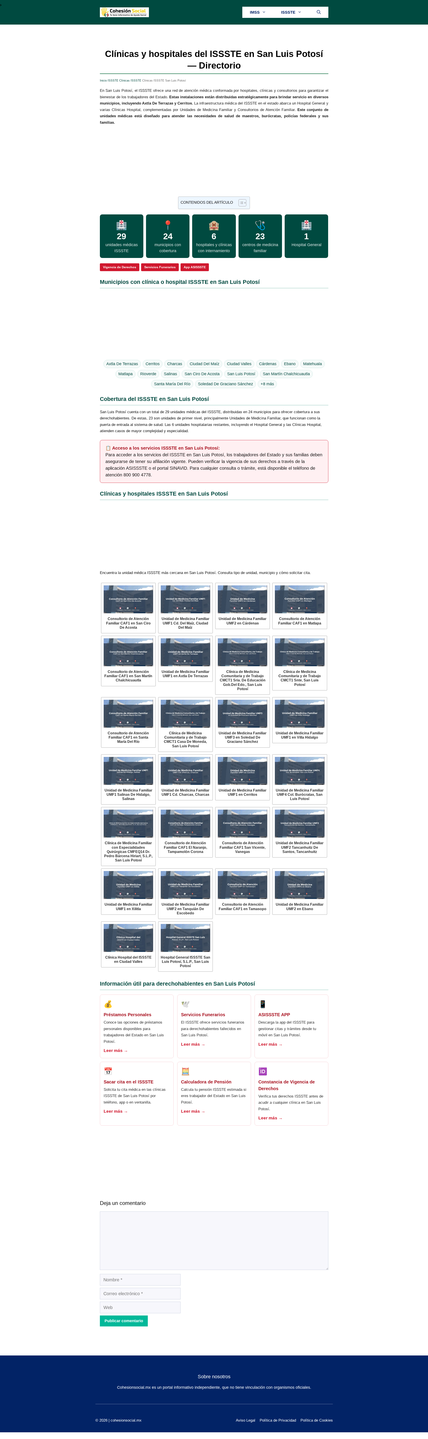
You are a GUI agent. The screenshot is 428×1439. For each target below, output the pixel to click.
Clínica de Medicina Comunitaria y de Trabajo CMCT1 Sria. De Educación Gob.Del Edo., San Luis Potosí (242, 680)
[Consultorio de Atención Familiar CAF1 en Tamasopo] (242, 885)
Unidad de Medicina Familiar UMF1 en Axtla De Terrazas (185, 674)
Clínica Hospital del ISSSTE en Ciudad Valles (128, 959)
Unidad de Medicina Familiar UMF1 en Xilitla (128, 907)
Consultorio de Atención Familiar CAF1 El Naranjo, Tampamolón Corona (185, 847)
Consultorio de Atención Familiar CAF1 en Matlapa (299, 621)
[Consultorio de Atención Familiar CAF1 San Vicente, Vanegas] (242, 824)
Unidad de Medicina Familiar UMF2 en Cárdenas (242, 621)
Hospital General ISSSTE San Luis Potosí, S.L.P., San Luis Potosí (185, 961)
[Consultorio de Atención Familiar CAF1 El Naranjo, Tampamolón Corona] (185, 824)
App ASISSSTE (195, 267)
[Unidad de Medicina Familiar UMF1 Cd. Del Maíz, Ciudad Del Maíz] (185, 599)
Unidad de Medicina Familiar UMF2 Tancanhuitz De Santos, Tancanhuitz (299, 847)
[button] (318, 12)
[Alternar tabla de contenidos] (240, 203)
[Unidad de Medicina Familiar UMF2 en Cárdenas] (242, 599)
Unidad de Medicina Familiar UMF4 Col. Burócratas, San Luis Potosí (299, 794)
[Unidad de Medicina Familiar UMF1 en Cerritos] (242, 771)
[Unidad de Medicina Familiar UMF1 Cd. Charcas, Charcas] (185, 771)
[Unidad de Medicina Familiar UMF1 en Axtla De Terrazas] (185, 652)
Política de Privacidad (278, 1420)
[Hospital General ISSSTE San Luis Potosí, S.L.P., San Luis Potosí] (185, 938)
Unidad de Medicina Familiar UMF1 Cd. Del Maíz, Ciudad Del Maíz (185, 623)
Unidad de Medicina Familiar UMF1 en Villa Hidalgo (299, 735)
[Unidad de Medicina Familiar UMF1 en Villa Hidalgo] (299, 714)
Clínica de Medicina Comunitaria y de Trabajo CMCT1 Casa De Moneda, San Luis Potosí (185, 739)
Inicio (103, 80)
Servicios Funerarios (160, 267)
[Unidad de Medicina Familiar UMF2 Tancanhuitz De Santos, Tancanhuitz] (299, 824)
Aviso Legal (245, 1420)
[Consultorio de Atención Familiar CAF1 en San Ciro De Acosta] (128, 599)
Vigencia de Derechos (119, 267)
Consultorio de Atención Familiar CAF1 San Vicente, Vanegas (242, 847)
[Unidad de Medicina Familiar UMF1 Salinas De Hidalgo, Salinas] (128, 771)
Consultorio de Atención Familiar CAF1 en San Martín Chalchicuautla (128, 676)
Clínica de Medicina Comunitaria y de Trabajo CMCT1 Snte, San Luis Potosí (299, 678)
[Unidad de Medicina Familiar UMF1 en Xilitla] (128, 885)
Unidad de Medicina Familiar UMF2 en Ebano (299, 907)
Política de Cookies (316, 1420)
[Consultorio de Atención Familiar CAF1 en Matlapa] (299, 599)
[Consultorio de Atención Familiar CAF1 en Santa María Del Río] (128, 714)
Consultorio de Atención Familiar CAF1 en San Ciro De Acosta (128, 623)
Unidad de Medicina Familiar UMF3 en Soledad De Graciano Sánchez (242, 737)
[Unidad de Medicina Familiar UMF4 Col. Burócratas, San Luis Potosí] (299, 771)
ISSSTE (288, 12)
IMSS (255, 12)
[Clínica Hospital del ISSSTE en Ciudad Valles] (128, 938)
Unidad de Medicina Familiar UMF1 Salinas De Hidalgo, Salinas (128, 794)
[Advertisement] (214, 163)
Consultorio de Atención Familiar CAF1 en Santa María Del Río (128, 737)
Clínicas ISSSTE (130, 80)
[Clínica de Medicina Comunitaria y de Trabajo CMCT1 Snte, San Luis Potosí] (299, 652)
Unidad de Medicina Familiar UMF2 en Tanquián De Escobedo (185, 909)
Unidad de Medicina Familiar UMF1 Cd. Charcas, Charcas (185, 792)
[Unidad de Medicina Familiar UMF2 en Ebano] (299, 885)
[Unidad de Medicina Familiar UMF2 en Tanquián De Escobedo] (185, 885)
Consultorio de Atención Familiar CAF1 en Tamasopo (242, 907)
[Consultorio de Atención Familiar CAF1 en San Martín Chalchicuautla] (128, 652)
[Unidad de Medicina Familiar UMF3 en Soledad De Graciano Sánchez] (242, 714)
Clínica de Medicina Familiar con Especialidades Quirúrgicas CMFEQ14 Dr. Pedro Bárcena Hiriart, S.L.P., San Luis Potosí (128, 851)
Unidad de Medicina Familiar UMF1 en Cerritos (242, 792)
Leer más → (116, 1050)
